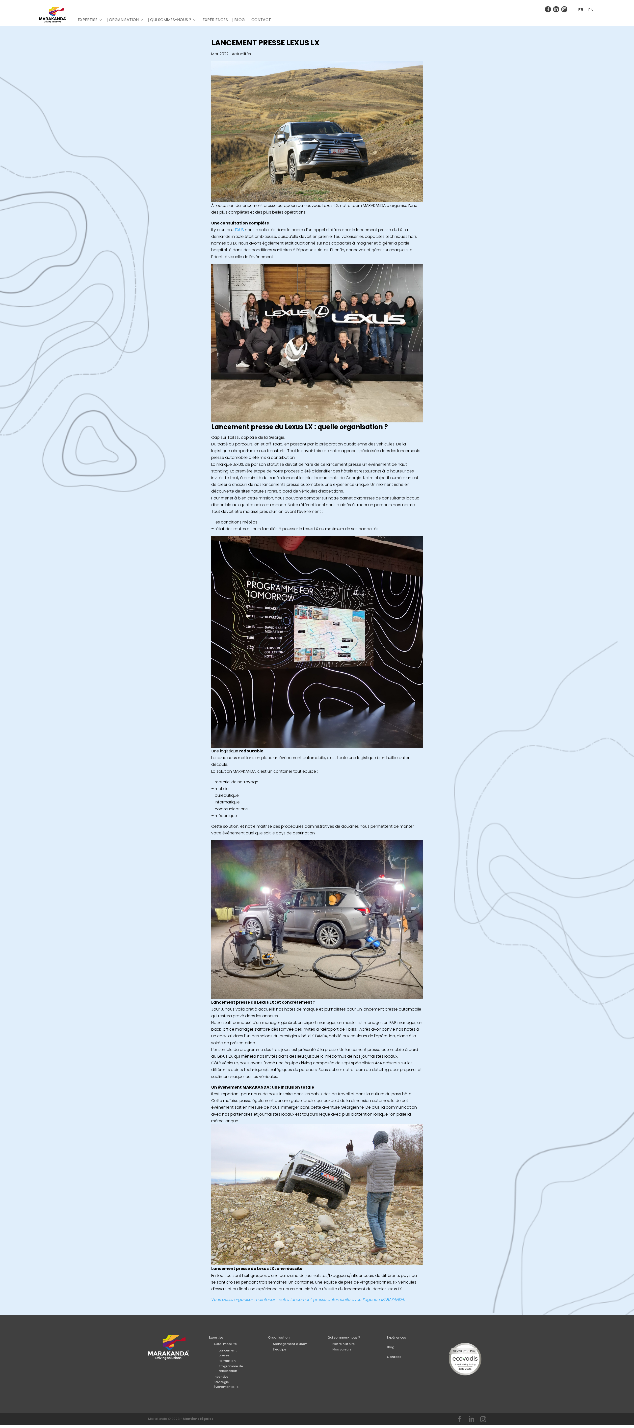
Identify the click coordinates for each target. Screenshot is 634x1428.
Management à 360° (290, 1344)
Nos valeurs (341, 1349)
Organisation (124, 20)
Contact (261, 20)
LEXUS (239, 230)
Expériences (215, 20)
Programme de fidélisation (230, 1368)
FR (580, 9)
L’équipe (279, 1349)
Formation (227, 1360)
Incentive (220, 1376)
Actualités (241, 54)
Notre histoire (343, 1344)
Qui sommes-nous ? (170, 20)
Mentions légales (198, 1418)
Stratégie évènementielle (225, 1384)
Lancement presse (227, 1353)
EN (590, 9)
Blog (239, 20)
